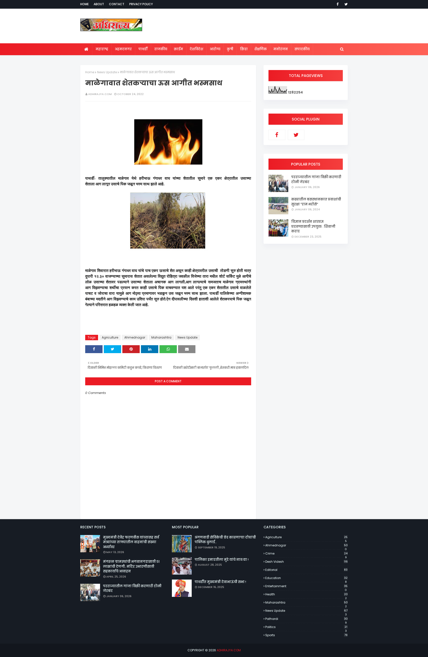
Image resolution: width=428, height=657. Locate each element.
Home (84, 4)
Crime (306, 553)
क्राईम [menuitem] (178, 49)
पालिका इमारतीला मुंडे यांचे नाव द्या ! (222, 559)
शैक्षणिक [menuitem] (260, 49)
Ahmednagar (134, 337)
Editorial (306, 570)
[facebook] (337, 4)
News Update (107, 72)
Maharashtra (161, 337)
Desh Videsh (306, 562)
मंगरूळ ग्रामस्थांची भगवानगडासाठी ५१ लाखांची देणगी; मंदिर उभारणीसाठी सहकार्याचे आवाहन (131, 566)
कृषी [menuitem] (230, 49)
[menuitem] (86, 49)
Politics (306, 627)
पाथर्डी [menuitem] (143, 49)
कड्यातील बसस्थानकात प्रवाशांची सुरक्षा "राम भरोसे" (316, 202)
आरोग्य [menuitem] (215, 49)
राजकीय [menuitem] (160, 49)
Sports (306, 635)
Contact (116, 4)
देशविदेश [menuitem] (196, 49)
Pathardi (306, 619)
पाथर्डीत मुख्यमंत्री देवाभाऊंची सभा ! (220, 582)
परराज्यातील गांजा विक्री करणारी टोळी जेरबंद (316, 179)
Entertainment (306, 586)
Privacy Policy (141, 4)
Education (306, 578)
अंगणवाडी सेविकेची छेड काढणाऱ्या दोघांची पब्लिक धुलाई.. (225, 540)
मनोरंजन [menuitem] (280, 49)
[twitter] (345, 4)
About (99, 4)
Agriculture (110, 337)
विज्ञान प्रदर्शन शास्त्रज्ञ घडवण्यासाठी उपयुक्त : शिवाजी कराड (313, 226)
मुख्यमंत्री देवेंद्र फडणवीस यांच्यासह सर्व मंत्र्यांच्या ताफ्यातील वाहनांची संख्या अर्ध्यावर (131, 542)
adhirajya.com (100, 94)
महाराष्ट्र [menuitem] (102, 49)
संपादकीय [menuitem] (302, 49)
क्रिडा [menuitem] (244, 49)
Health (306, 594)
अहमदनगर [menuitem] (123, 49)
